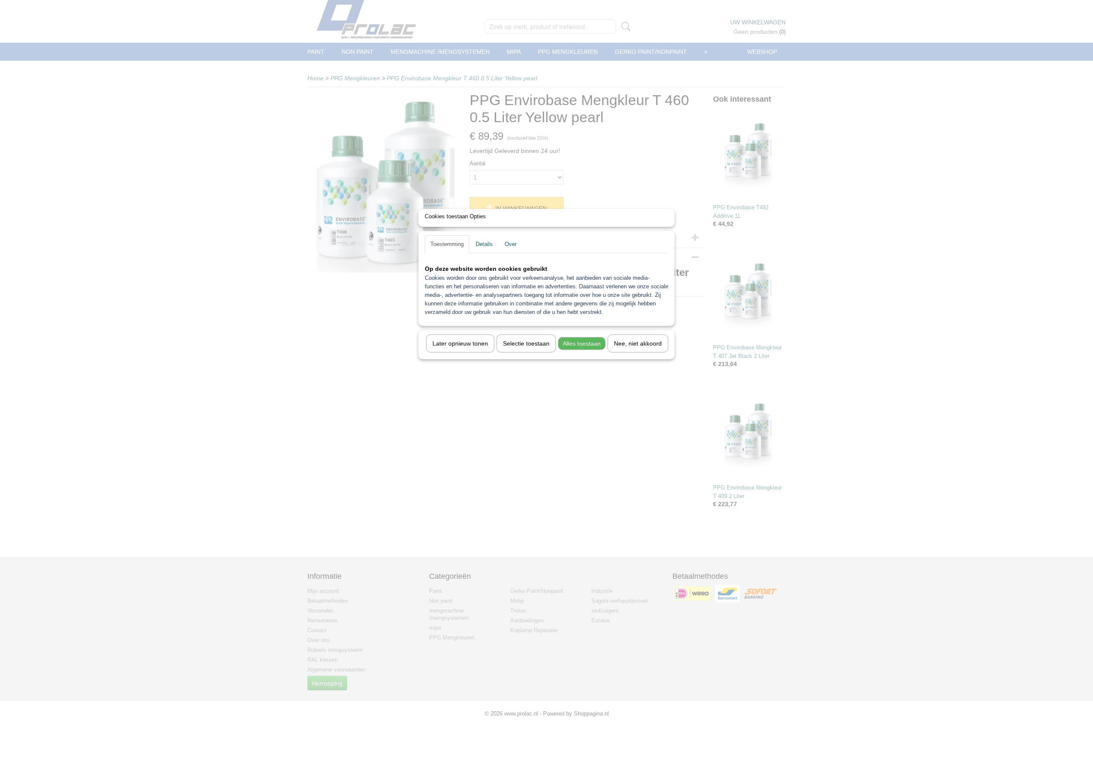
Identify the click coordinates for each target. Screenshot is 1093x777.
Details (484, 244)
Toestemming (447, 244)
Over (511, 244)
